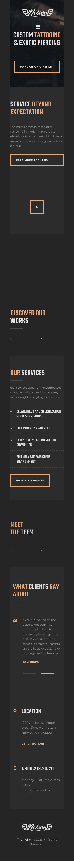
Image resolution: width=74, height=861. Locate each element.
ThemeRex (24, 839)
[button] (29, 673)
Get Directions (33, 743)
